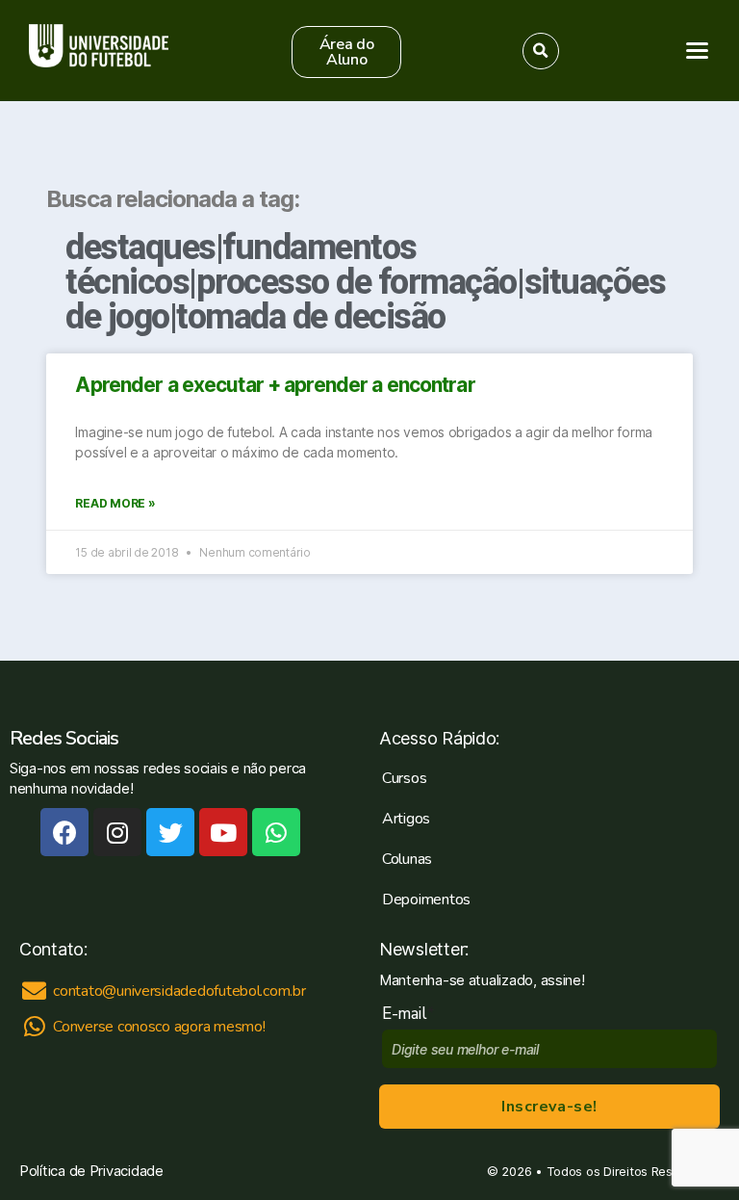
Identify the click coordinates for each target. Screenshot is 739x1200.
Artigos (406, 818)
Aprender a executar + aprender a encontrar (274, 385)
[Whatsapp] (276, 832)
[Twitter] (170, 832)
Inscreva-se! (549, 1106)
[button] (346, 52)
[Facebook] (64, 832)
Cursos (404, 778)
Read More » (115, 503)
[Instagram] (117, 832)
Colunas (407, 859)
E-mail (408, 1014)
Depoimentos (426, 899)
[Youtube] (223, 832)
